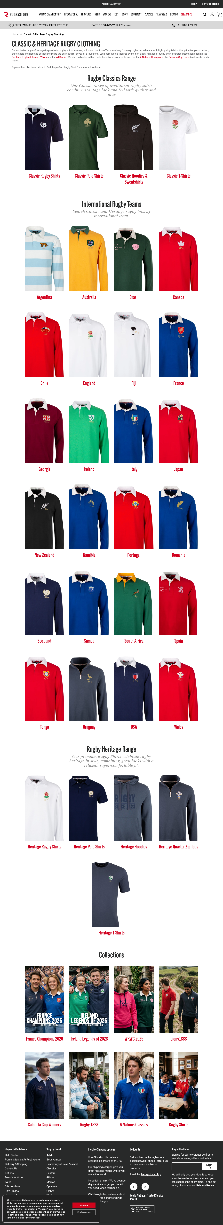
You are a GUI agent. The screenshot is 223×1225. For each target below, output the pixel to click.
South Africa (133, 640)
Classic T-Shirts (179, 175)
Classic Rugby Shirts (44, 175)
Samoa (89, 640)
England (89, 382)
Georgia (44, 469)
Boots (125, 14)
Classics (149, 14)
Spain (178, 640)
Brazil (133, 297)
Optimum (52, 1186)
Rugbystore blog (151, 1174)
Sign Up (209, 1166)
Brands (174, 14)
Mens (97, 14)
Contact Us (11, 1168)
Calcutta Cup (176, 57)
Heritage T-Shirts (112, 932)
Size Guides (12, 1191)
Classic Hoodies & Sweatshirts (134, 178)
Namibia (89, 554)
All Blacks (61, 57)
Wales (43, 57)
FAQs (8, 1182)
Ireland (35, 57)
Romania (178, 554)
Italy (134, 469)
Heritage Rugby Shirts (44, 846)
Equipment (136, 14)
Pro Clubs (86, 14)
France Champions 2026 (44, 1038)
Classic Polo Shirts (89, 175)
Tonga (44, 726)
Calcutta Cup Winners (44, 1124)
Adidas (51, 1155)
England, (27, 57)
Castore (51, 1173)
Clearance (186, 14)
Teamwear (161, 14)
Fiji (134, 382)
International (71, 14)
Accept (84, 1205)
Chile (44, 382)
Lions (187, 57)
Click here (94, 1194)
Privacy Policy (205, 1185)
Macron (51, 1182)
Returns (9, 1173)
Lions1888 (179, 1038)
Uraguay (89, 726)
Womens (107, 14)
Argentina (44, 297)
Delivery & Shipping (16, 1164)
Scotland (16, 57)
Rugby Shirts (178, 1124)
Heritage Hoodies (134, 846)
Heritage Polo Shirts (89, 846)
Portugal (134, 554)
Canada (178, 297)
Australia (89, 297)
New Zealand (44, 554)
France (178, 382)
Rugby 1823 (89, 1124)
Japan (178, 469)
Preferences (84, 1212)
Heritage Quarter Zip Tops (178, 846)
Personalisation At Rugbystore (22, 1159)
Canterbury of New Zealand (62, 1164)
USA (134, 726)
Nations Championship (50, 14)
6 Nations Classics (134, 1124)
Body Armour (54, 1159)
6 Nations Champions (151, 57)
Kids (116, 14)
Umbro (50, 1191)
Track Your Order (14, 1177)
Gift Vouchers (12, 1186)
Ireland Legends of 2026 (89, 1038)
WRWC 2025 (134, 1038)
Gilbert (50, 1177)
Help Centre (11, 1155)
